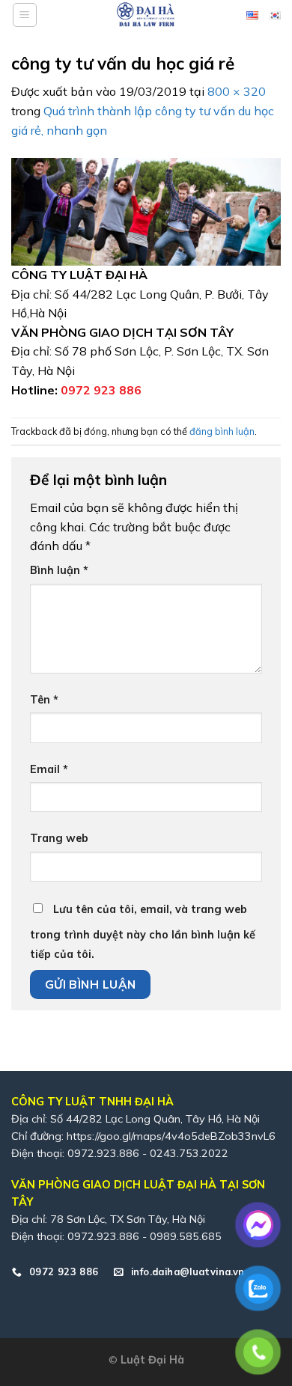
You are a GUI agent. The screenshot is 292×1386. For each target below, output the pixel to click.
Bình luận (59, 570)
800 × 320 (236, 91)
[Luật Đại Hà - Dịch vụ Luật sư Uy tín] (146, 15)
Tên (44, 699)
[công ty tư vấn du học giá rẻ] (146, 210)
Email (49, 769)
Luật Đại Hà (152, 1360)
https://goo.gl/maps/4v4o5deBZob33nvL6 (171, 1136)
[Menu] (25, 15)
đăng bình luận (222, 431)
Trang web (59, 838)
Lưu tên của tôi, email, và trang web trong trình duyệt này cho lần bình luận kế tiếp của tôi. (142, 932)
